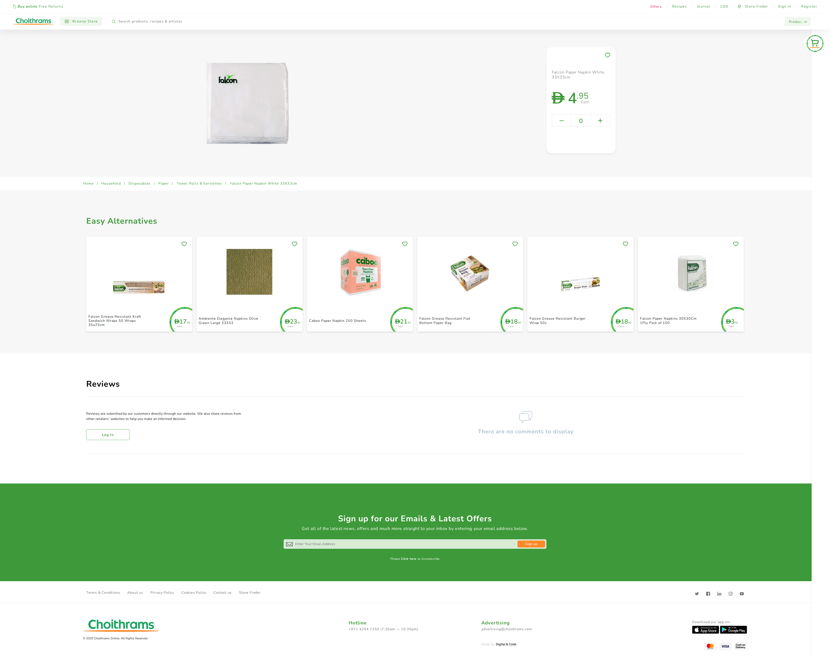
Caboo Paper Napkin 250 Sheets (337, 320)
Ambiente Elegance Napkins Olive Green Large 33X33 (228, 320)
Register (809, 6)
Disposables (140, 183)
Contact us (223, 592)
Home (88, 183)
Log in (108, 434)
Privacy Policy (162, 592)
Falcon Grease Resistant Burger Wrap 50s (558, 320)
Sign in (784, 6)
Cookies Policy (193, 592)
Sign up (531, 544)
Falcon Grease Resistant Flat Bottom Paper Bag (444, 320)
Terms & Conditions (103, 592)
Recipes (679, 6)
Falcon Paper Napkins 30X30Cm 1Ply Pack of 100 (668, 320)
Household (111, 183)
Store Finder (250, 592)
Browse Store (84, 21)
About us (135, 592)
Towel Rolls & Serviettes (199, 183)
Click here (409, 559)
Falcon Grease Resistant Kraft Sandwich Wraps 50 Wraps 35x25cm (114, 320)
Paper (163, 183)
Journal (703, 6)
